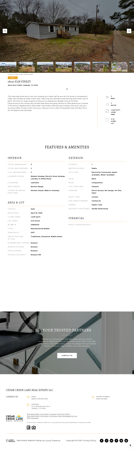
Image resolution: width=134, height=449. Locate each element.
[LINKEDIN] (111, 440)
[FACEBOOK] (101, 440)
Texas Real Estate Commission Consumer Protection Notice (48, 414)
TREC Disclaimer (33, 418)
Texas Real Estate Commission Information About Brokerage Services (52, 416)
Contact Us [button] (67, 355)
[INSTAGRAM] (106, 440)
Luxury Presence (52, 441)
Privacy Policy (89, 441)
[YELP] (116, 440)
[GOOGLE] (121, 440)
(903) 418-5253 (101, 399)
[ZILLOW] (126, 440)
